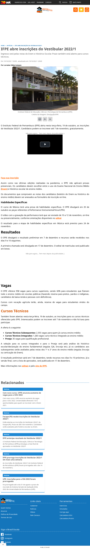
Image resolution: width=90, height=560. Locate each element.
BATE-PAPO (77, 2)
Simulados (63, 509)
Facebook (8, 534)
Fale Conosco (35, 515)
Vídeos (32, 512)
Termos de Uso (6, 517)
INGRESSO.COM (20, 2)
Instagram (8, 538)
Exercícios (63, 506)
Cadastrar (34, 506)
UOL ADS (18, 7)
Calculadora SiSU (66, 515)
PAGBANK (40, 2)
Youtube (8, 542)
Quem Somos (6, 508)
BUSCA (64, 2)
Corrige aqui (64, 512)
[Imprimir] (40, 119)
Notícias (33, 509)
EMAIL (64, 7)
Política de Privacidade (9, 514)
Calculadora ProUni (67, 518)
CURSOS (48, 2)
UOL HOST (31, 2)
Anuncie (4, 511)
